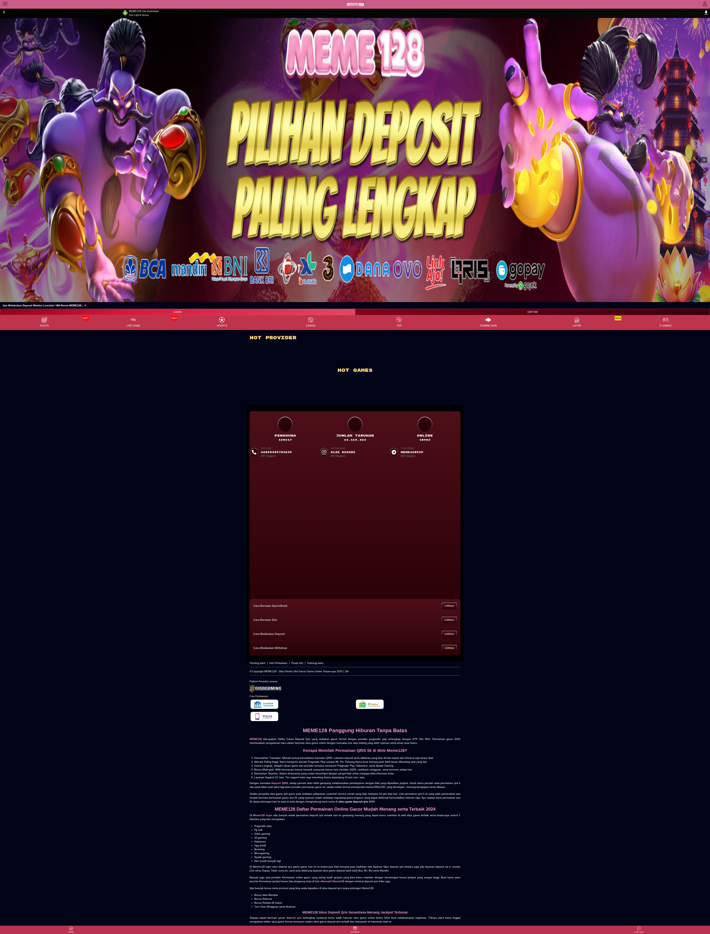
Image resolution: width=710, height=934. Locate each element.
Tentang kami (257, 663)
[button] (6, 160)
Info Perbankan (278, 663)
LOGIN (177, 311)
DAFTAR (533, 311)
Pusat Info (297, 663)
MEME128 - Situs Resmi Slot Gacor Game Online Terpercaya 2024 (303, 671)
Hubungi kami (315, 663)
